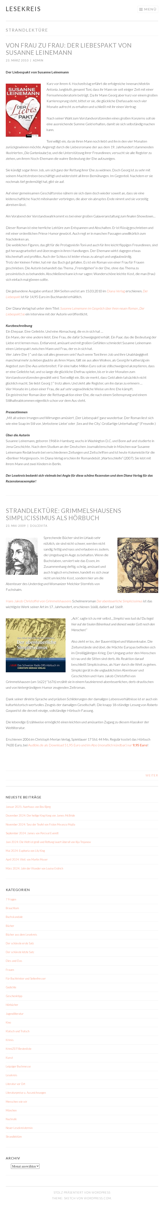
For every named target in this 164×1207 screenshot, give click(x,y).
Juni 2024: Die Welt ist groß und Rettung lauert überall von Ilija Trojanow (48, 842)
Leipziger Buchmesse (18, 1066)
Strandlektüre (14, 1136)
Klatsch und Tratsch (17, 1031)
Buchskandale (14, 917)
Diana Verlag (116, 291)
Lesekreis (23, 8)
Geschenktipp (14, 996)
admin (38, 60)
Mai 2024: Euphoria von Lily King (25, 850)
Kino (8, 1022)
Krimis (10, 1040)
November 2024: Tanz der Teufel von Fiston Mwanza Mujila (40, 824)
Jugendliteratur (14, 1013)
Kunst (9, 1057)
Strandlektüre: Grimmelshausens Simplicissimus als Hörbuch (63, 514)
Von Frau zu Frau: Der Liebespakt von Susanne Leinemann (69, 49)
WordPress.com (97, 1198)
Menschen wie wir (16, 1101)
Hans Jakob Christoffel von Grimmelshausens (39, 601)
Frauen (10, 969)
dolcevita (38, 525)
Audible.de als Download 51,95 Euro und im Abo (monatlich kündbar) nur (87, 745)
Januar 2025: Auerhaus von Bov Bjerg (28, 806)
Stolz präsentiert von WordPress (82, 1192)
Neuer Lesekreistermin (19, 1128)
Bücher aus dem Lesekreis (21, 934)
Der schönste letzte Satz (20, 952)
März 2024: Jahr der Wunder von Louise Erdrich (34, 868)
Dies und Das (14, 960)
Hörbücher (12, 1004)
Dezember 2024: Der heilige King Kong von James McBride (40, 815)
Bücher (10, 925)
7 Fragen (11, 899)
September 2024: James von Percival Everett (32, 833)
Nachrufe (11, 1119)
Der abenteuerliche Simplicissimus (119, 601)
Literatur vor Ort (15, 1084)
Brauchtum (12, 908)
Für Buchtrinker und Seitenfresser (26, 978)
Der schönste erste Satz (20, 943)
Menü (150, 9)
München (11, 1110)
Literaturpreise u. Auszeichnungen (26, 1092)
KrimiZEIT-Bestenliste (18, 1048)
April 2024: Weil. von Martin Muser (27, 859)
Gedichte (11, 987)
